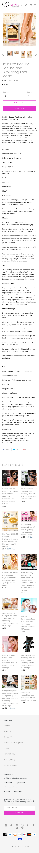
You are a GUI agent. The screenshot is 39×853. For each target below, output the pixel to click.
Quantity (6, 92)
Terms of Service (10, 765)
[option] (10, 53)
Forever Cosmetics (22, 846)
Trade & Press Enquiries (13, 742)
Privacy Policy (9, 759)
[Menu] (35, 5)
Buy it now (19, 108)
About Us (7, 731)
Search (7, 726)
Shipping (7, 748)
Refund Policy (9, 754)
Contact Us (8, 737)
